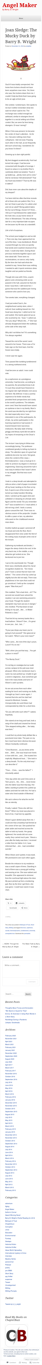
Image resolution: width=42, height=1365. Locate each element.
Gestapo (8, 1241)
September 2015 (11, 1111)
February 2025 (10, 1035)
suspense (8, 1279)
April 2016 (8, 1091)
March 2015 (9, 1126)
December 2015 (11, 1103)
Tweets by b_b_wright (13, 1304)
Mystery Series (10, 1259)
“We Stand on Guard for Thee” (16, 1011)
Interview (8, 1256)
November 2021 (11, 1038)
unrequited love (10, 933)
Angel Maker (19, 5)
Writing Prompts (11, 1291)
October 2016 (10, 1076)
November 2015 (11, 1106)
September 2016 (11, 1079)
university (32, 930)
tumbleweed (25, 930)
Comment (32, 982)
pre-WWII (8, 1270)
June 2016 (9, 1085)
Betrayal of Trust (25, 925)
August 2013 (9, 1173)
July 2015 (8, 1117)
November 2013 (11, 1164)
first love (23, 928)
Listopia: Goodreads (12, 1022)
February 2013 (10, 1190)
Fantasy (8, 1238)
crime (7, 1230)
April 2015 (8, 1123)
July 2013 (8, 1176)
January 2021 (10, 1050)
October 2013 (10, 1167)
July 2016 (8, 1082)
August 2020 (9, 1059)
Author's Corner (10, 1212)
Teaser (7, 1282)
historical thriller (10, 1247)
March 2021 (9, 1044)
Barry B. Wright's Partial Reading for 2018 (20, 1218)
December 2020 (11, 1053)
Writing (11, 928)
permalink (27, 933)
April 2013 (8, 1184)
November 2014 (11, 1138)
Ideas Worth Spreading (13, 1250)
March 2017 (9, 1068)
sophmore (30, 928)
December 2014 (11, 1135)
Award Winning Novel (12, 1215)
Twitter (9, 1298)
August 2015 (9, 1114)
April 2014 (8, 1155)
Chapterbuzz (9, 1224)
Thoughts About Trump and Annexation (19, 1008)
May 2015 (8, 1120)
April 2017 (8, 1065)
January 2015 (10, 1132)
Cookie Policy (11, 1356)
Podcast (8, 1265)
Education (8, 1232)
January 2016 (10, 1100)
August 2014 (9, 1146)
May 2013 (8, 1181)
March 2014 (9, 1158)
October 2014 (10, 1141)
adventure (8, 1203)
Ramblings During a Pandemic (16, 1019)
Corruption (9, 1227)
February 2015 (10, 1129)
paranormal (9, 1262)
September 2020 (11, 1056)
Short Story (9, 1273)
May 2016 (8, 1088)
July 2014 (8, 1149)
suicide (7, 930)
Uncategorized (10, 1285)
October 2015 (10, 1108)
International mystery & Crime (15, 1253)
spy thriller (9, 1276)
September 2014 (11, 1143)
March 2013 (9, 1187)
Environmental (10, 1235)
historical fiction (10, 1244)
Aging (7, 1206)
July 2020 (8, 1062)
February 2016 (10, 1097)
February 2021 (10, 1047)
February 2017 (10, 1070)
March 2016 (9, 1094)
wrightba (28, 46)
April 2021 (8, 1041)
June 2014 (9, 1152)
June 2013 (9, 1178)
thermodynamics (15, 930)
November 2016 (11, 1073)
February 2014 (10, 1161)
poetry (7, 1267)
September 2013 (11, 1170)
